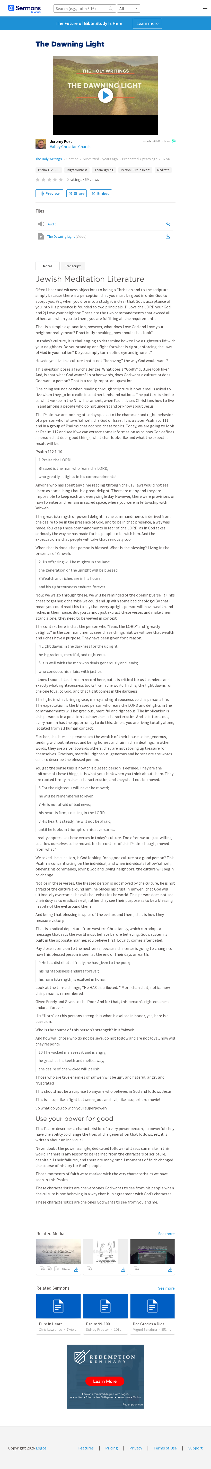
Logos (41, 1447)
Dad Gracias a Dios (148, 1323)
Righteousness (77, 170)
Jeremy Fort (61, 141)
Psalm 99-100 (98, 1323)
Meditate (163, 170)
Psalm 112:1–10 (48, 170)
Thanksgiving (104, 170)
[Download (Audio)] (169, 224)
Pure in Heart (50, 1323)
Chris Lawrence (50, 1329)
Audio (52, 224)
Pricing (111, 1447)
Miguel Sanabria (145, 1329)
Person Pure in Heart (135, 170)
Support (195, 1447)
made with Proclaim (156, 141)
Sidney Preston (98, 1329)
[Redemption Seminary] (105, 1377)
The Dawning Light (66, 236)
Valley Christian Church (70, 146)
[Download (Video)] (169, 236)
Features (86, 1447)
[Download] (76, 1269)
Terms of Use (165, 1447)
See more (166, 1233)
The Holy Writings (49, 159)
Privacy (135, 1447)
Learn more (147, 23)
